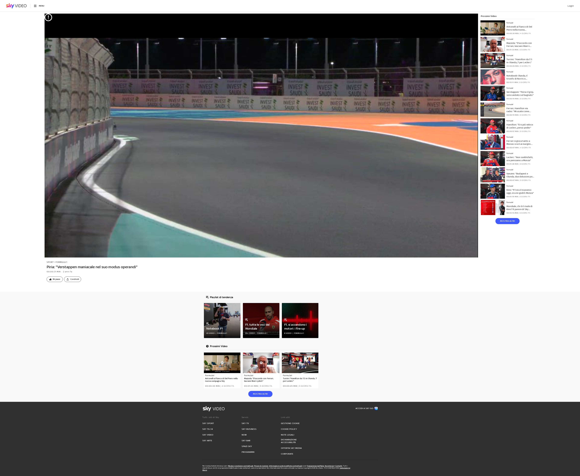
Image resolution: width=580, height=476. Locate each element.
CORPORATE (287, 454)
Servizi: (245, 417)
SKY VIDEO (207, 435)
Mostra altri (507, 221)
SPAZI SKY (247, 446)
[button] (55, 279)
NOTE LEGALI (287, 435)
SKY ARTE (207, 440)
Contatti (338, 466)
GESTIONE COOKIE (290, 423)
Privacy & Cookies (261, 466)
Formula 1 (61, 262)
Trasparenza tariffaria (315, 466)
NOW (244, 435)
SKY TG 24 (207, 429)
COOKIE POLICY (289, 429)
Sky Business (249, 429)
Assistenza (329, 466)
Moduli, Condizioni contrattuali (240, 466)
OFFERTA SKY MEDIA (291, 448)
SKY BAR (246, 440)
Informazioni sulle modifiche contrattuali (285, 466)
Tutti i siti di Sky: (210, 417)
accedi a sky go (364, 408)
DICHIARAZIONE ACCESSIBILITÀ (289, 441)
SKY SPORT (208, 423)
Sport (50, 262)
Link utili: (285, 417)
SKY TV (245, 423)
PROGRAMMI (248, 452)
